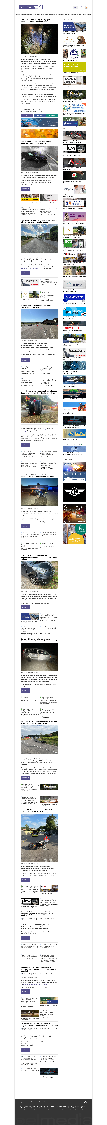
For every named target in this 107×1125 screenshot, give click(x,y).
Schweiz (18, 14)
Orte (35, 14)
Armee (76, 14)
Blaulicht (84, 14)
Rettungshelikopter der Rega (29, 268)
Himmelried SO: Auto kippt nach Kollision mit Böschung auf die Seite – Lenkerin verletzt (39, 392)
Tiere (80, 14)
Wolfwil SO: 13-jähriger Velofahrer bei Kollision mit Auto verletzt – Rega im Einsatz (39, 221)
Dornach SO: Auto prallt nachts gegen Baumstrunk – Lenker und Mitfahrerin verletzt (39, 640)
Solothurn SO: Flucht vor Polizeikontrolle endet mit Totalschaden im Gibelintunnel (37, 142)
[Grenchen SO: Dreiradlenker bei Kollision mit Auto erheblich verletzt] (39, 324)
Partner (89, 14)
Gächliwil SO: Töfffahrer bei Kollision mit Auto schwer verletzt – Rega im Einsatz (39, 722)
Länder (38, 14)
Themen (42, 14)
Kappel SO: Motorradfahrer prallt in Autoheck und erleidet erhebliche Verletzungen (39, 811)
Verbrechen (48, 14)
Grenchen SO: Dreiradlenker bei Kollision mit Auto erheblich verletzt (39, 306)
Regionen (23, 14)
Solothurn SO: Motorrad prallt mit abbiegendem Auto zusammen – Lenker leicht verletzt (39, 557)
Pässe (59, 14)
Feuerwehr (67, 14)
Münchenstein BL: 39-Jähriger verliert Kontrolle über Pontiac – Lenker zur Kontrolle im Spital (39, 969)
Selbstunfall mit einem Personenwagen (35, 984)
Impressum (23, 1102)
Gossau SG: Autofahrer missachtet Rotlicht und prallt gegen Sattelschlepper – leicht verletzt (38, 913)
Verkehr (53, 14)
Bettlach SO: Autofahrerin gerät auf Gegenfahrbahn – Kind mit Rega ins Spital (37, 475)
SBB (56, 14)
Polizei (62, 14)
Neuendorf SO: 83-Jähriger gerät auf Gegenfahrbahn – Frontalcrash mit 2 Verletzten (39, 1025)
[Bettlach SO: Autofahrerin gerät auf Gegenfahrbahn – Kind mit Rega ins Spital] (39, 492)
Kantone (27, 14)
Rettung (73, 14)
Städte (31, 14)
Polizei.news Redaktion (33, 56)
